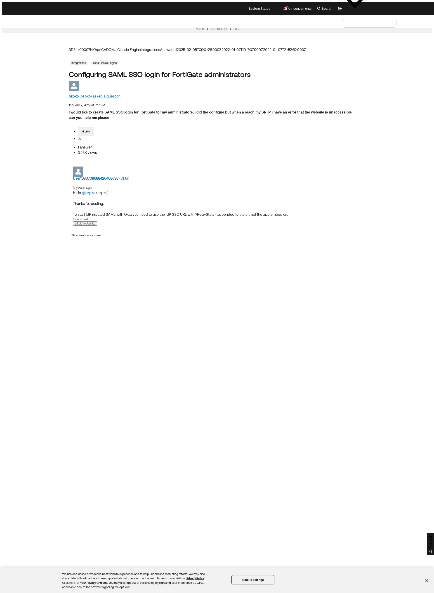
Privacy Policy (195, 578)
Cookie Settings (253, 579)
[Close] (427, 581)
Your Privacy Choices (93, 582)
